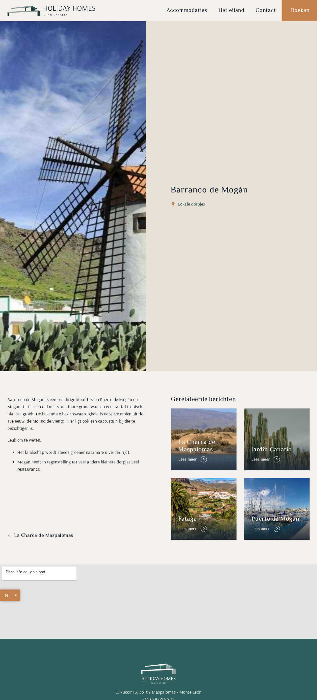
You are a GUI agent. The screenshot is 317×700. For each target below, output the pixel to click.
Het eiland (231, 10)
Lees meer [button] (187, 459)
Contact (266, 10)
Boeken (300, 10)
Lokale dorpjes (191, 204)
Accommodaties (187, 10)
